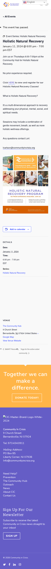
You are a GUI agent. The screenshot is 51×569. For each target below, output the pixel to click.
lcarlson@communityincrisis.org (19, 147)
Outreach (8, 484)
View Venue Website (12, 340)
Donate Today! (27, 397)
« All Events (9, 16)
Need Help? (10, 473)
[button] (46, 4)
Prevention (9, 477)
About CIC (9, 492)
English (31, 2)
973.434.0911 (16, 443)
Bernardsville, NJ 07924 (17, 436)
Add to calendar (17, 229)
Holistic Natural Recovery (14, 272)
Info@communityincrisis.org (19, 460)
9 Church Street (12, 433)
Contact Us (9, 495)
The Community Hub (12, 325)
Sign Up (11, 536)
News (6, 488)
